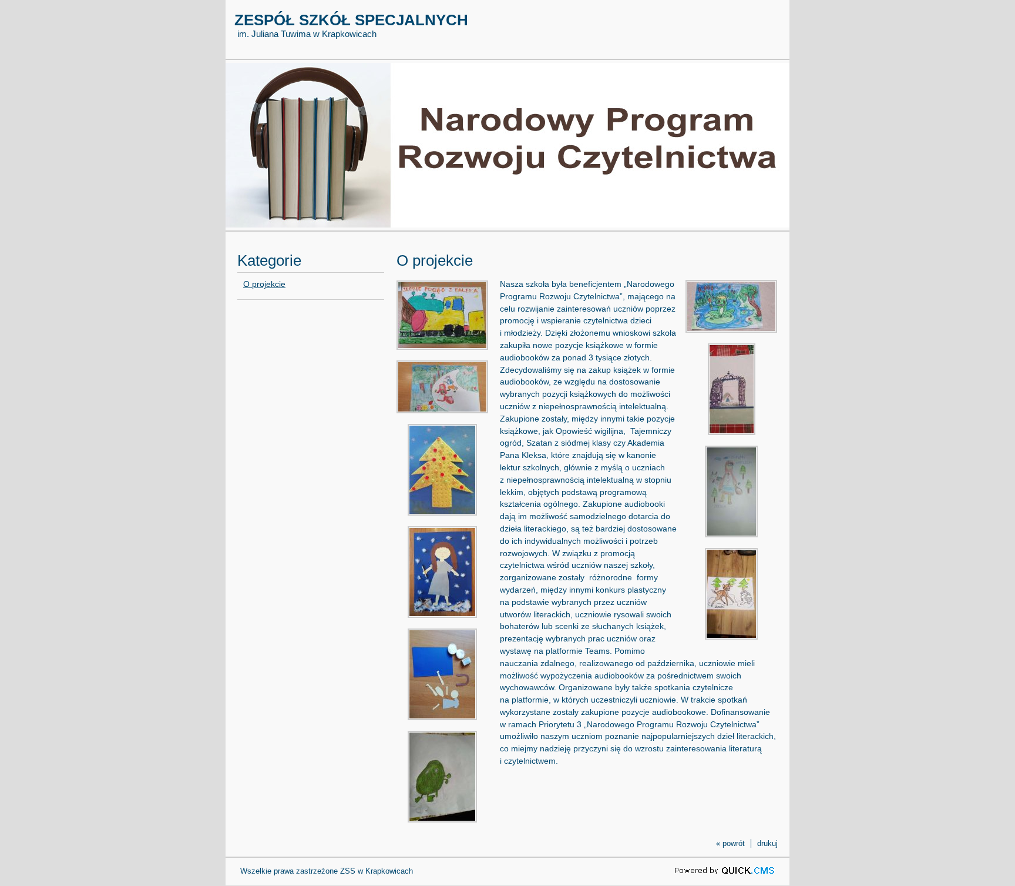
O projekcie (264, 284)
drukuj (767, 843)
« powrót (730, 843)
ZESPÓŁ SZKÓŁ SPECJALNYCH (351, 20)
